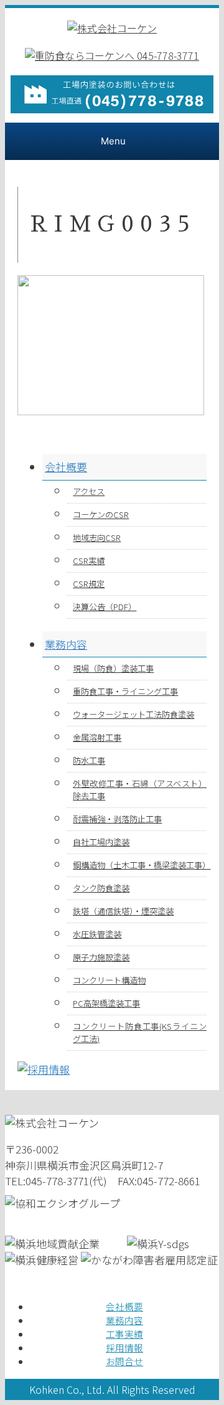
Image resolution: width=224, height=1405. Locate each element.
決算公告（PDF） (104, 607)
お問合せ (124, 1361)
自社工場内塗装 (101, 842)
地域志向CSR (97, 537)
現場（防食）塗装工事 (113, 668)
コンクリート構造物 (109, 980)
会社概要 (66, 466)
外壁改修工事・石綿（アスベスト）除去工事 (140, 790)
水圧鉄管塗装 (97, 934)
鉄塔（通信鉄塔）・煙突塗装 (123, 911)
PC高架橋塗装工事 (106, 1003)
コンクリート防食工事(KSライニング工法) (140, 1032)
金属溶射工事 (97, 737)
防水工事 (89, 760)
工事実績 (124, 1333)
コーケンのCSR (101, 514)
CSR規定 (89, 584)
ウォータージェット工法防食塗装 (133, 714)
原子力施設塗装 (101, 957)
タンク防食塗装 (101, 888)
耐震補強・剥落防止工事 (117, 819)
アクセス (89, 491)
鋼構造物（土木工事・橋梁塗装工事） (140, 865)
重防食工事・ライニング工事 (125, 691)
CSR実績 (89, 560)
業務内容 (66, 644)
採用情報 (124, 1347)
